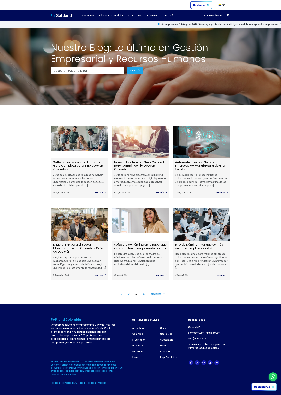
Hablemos (199, 5)
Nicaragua (138, 351)
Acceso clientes (213, 15)
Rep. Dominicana (169, 357)
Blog (139, 15)
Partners (152, 15)
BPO (130, 15)
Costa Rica (166, 334)
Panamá (165, 351)
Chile (163, 328)
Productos (88, 15)
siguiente (156, 294)
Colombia (137, 334)
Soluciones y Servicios (110, 15)
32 (144, 294)
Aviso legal (80, 382)
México (164, 345)
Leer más (99, 192)
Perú (135, 357)
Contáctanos (262, 387)
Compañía (168, 15)
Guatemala (166, 339)
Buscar (134, 70)
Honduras (137, 345)
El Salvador (138, 339)
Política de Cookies (96, 382)
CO (223, 5)
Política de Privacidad (62, 382)
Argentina (138, 328)
